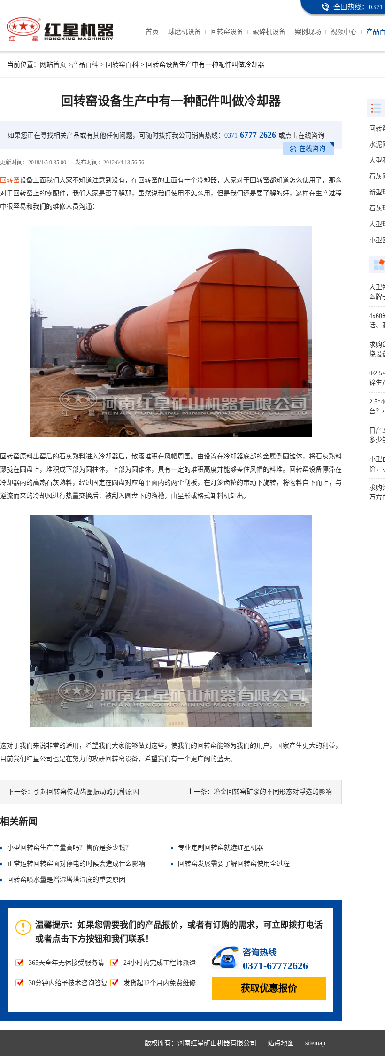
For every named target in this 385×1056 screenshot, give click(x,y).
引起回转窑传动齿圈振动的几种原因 (86, 791)
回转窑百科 (122, 64)
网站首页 (53, 64)
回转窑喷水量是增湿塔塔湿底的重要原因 (66, 879)
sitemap (315, 1043)
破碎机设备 (269, 31)
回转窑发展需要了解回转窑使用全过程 (234, 863)
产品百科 (85, 64)
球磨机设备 (184, 31)
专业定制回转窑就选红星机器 (220, 847)
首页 (152, 31)
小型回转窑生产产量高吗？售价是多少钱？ (69, 847)
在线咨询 (312, 148)
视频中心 (344, 31)
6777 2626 (250, 135)
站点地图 (281, 1043)
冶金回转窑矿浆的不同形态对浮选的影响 (273, 791)
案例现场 (308, 31)
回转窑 (10, 180)
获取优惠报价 (269, 988)
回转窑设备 (226, 31)
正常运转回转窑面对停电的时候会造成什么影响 (76, 863)
